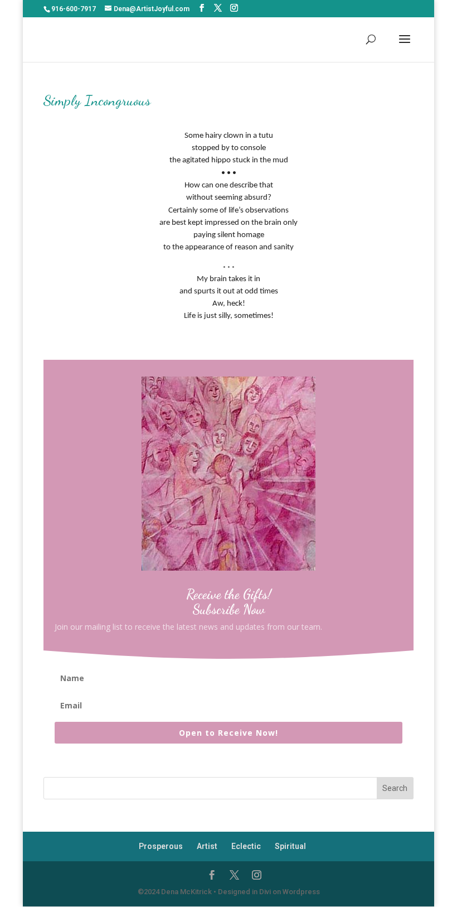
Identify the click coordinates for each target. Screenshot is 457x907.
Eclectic (246, 846)
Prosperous (161, 846)
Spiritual (290, 846)
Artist (207, 846)
